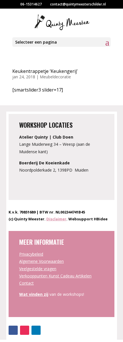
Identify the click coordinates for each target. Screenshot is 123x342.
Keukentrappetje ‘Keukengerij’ (45, 71)
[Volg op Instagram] (24, 330)
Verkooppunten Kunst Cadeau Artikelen (55, 276)
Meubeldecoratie (55, 76)
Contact (26, 283)
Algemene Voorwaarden (41, 261)
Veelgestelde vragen (37, 268)
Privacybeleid (31, 254)
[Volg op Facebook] (13, 330)
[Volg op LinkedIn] (36, 330)
